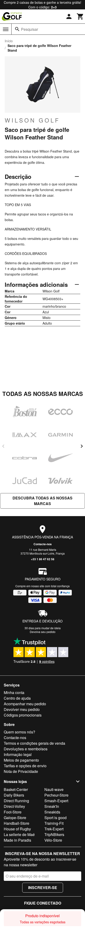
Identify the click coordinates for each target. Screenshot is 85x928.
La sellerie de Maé (19, 834)
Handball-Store (16, 823)
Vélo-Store (53, 840)
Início (9, 40)
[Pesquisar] (17, 29)
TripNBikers (54, 834)
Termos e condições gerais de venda (34, 743)
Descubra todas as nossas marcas (42, 500)
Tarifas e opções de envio (25, 765)
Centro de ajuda (17, 698)
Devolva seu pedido (42, 632)
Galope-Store (15, 817)
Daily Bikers (14, 795)
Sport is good (55, 817)
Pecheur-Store (56, 795)
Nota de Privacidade (21, 771)
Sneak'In (51, 806)
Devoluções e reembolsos (25, 749)
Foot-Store (12, 812)
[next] (81, 446)
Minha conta (14, 692)
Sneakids (52, 812)
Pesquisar (29, 29)
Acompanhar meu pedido (25, 703)
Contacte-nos (43, 544)
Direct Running (16, 800)
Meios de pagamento (21, 760)
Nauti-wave (54, 789)
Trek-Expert (54, 829)
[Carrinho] (80, 16)
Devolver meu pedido (22, 709)
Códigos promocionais (23, 715)
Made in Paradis (17, 840)
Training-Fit (54, 823)
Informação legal (18, 754)
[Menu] (5, 29)
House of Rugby (17, 829)
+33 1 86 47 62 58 (42, 559)
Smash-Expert (56, 800)
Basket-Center (16, 789)
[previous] (3, 446)
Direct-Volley (14, 806)
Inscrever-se (42, 887)
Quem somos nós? (19, 732)
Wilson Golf (32, 120)
